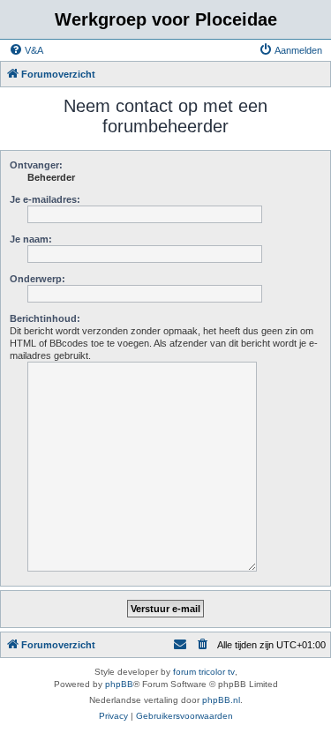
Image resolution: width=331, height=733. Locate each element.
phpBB (119, 684)
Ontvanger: (36, 165)
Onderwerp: (37, 278)
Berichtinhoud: (45, 318)
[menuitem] (26, 50)
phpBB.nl (221, 700)
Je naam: (31, 239)
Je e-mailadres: (45, 199)
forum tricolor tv (204, 672)
